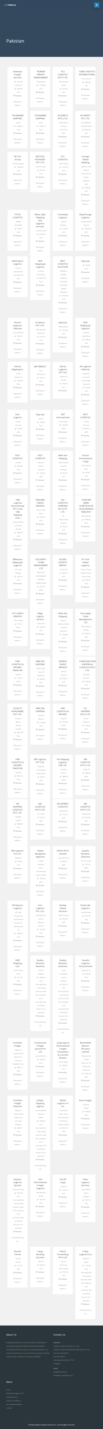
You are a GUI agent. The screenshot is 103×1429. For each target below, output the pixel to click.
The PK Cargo (62, 1181)
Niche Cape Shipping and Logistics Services (40, 220)
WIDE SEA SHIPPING (40, 663)
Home (8, 1390)
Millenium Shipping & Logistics (17, 562)
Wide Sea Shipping (62, 457)
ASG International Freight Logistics (40, 1184)
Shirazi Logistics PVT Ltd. (63, 369)
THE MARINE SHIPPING (17, 117)
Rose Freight (85, 1100)
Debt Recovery (11, 1397)
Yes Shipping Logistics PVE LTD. (63, 762)
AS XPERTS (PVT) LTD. (63, 117)
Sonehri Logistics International (85, 963)
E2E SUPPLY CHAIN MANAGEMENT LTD (41, 564)
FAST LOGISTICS (85, 416)
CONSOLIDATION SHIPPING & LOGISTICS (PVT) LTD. (87, 666)
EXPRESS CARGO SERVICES (63, 664)
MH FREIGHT (40, 366)
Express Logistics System (17, 1182)
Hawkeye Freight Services (17, 74)
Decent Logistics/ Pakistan (17, 325)
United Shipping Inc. (17, 368)
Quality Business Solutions (85, 853)
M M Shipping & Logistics (40, 264)
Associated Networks (14, 1404)
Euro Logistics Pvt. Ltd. (40, 908)
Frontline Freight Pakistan (17, 1103)
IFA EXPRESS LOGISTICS (63, 805)
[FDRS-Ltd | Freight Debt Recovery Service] (11, 5)
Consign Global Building (85, 159)
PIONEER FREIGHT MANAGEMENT (41, 74)
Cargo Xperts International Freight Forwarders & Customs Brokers (63, 1050)
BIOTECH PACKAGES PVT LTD (40, 159)
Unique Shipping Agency (40, 1103)
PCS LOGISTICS (63, 158)
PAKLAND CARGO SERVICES (40, 502)
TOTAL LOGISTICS (18, 216)
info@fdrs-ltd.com (60, 1372)
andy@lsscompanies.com (63, 1375)
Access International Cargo (85, 458)
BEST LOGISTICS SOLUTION (63, 264)
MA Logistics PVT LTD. (40, 761)
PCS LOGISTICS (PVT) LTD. (63, 74)
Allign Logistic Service (40, 616)
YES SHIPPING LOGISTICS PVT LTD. (18, 808)
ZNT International (63, 416)
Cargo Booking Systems (40, 1254)
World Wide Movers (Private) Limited (85, 1047)
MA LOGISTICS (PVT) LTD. (85, 762)
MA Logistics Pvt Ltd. (17, 852)
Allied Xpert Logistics (17, 262)
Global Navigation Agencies (40, 853)
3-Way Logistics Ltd (85, 1253)
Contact (9, 1408)
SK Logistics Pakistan (85, 368)
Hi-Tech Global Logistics (85, 562)
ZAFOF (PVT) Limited (63, 852)
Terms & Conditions (13, 1401)
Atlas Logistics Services (85, 1182)
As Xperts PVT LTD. (40, 324)
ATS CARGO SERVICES (17, 615)
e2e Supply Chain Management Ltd (85, 618)
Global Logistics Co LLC (63, 1103)
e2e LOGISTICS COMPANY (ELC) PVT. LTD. (63, 505)
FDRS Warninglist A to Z (15, 1393)
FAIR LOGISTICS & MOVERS (63, 711)
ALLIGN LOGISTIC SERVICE (62, 562)
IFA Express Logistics (17, 907)
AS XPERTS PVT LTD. (85, 117)
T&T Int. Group (18, 158)
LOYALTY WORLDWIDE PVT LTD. (17, 711)
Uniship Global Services (63, 908)
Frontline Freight (17, 1044)
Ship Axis (85, 261)
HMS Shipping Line (17, 963)
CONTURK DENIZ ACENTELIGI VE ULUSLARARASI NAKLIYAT (86, 505)
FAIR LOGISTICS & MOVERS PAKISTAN (18, 666)
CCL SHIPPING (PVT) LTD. (85, 711)
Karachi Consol (17, 1253)
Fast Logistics (17, 416)
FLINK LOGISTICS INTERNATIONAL (87, 73)
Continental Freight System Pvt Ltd (40, 1047)
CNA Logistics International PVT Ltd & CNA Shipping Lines (17, 508)
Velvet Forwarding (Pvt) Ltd (62, 1254)
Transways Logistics (63, 216)
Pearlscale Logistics (85, 907)
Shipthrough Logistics (85, 216)
